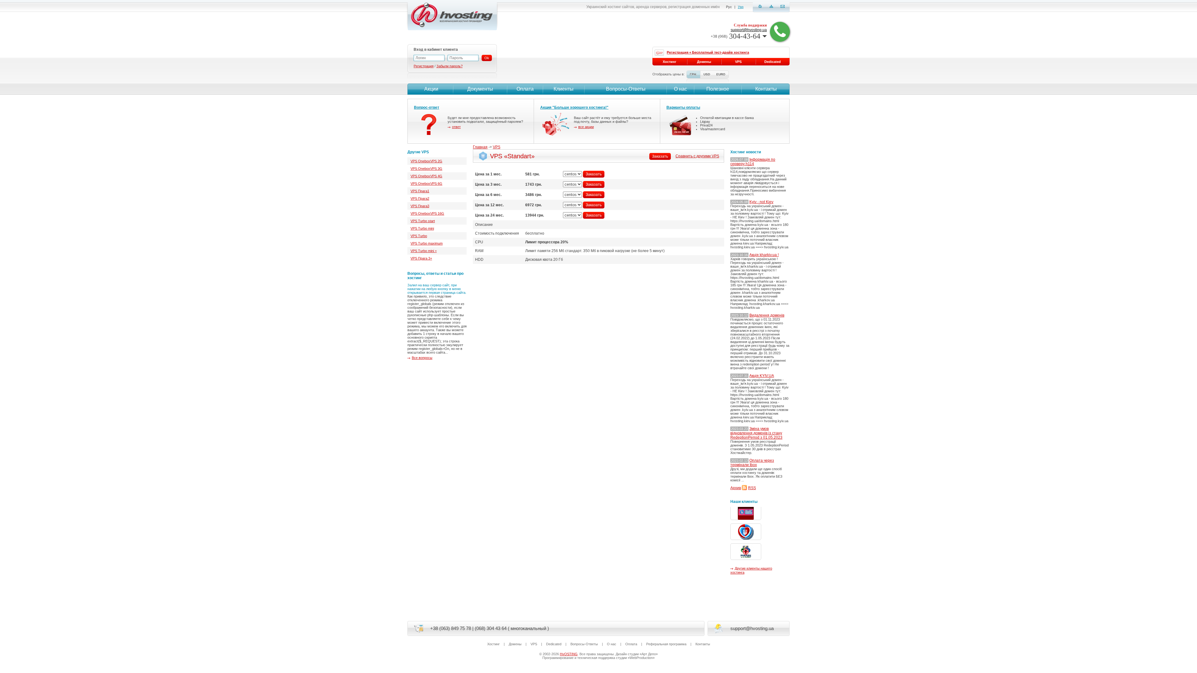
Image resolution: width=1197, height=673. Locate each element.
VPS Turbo (419, 236)
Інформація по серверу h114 (752, 161)
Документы (480, 89)
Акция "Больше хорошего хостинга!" (574, 107)
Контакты (766, 89)
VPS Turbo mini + (424, 251)
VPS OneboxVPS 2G (426, 161)
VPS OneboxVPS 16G (427, 213)
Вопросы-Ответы (626, 89)
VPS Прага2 (420, 198)
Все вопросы (422, 358)
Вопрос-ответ (426, 107)
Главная (480, 147)
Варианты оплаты (683, 107)
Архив (735, 488)
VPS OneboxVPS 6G (426, 183)
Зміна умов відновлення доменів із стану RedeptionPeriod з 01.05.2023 (756, 433)
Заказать (660, 156)
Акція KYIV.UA (761, 376)
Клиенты (564, 89)
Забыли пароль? (449, 66)
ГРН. (693, 74)
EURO (720, 74)
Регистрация (424, 66)
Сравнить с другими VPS (697, 156)
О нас (680, 89)
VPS (496, 147)
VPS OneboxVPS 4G (426, 176)
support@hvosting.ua (749, 30)
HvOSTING (569, 654)
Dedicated (772, 62)
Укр (740, 7)
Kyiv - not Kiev (761, 202)
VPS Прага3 (420, 206)
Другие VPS (418, 152)
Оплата (525, 89)
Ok (486, 58)
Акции (431, 89)
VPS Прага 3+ (421, 258)
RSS (752, 488)
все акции (586, 127)
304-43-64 (735, 36)
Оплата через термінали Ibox (752, 462)
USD (707, 74)
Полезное (717, 89)
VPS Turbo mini (422, 228)
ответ (456, 127)
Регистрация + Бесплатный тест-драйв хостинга (708, 52)
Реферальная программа (666, 644)
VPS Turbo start (423, 221)
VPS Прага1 (420, 191)
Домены (704, 62)
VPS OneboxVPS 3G (426, 168)
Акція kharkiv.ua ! (764, 255)
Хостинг (669, 62)
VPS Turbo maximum (427, 243)
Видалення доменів (766, 315)
